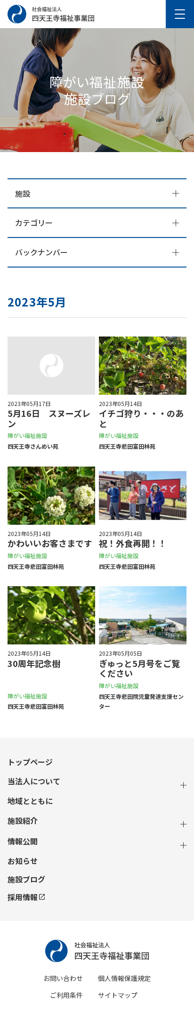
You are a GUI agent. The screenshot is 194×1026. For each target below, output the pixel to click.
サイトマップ (117, 995)
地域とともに (30, 801)
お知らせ (23, 861)
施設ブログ (26, 879)
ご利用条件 (66, 995)
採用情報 (23, 897)
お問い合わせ (63, 978)
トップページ (30, 762)
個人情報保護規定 (124, 978)
